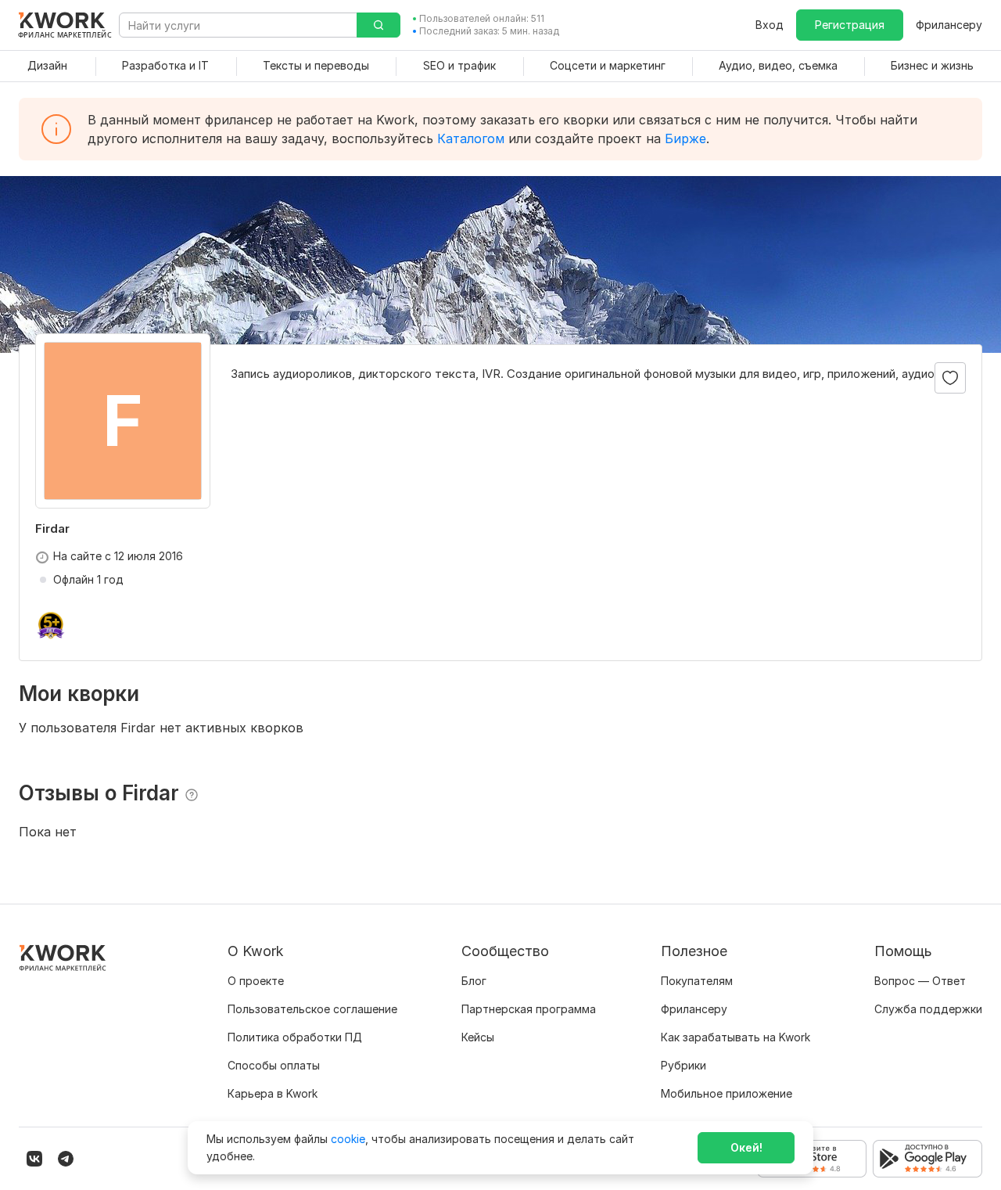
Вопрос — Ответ (920, 980)
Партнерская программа (528, 1009)
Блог (473, 980)
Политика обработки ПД (295, 1037)
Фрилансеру (949, 24)
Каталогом (470, 138)
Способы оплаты (274, 1065)
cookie (348, 1138)
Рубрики (683, 1065)
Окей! (746, 1147)
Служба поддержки (928, 1009)
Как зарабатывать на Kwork (735, 1037)
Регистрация (849, 24)
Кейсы (477, 1037)
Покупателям (697, 980)
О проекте (256, 980)
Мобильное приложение (726, 1093)
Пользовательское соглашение (312, 1009)
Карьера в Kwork (273, 1093)
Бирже (685, 138)
